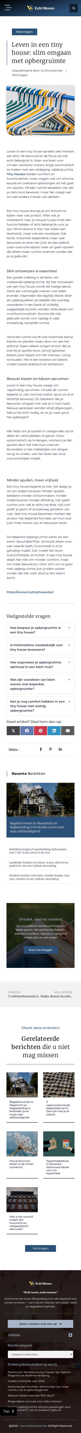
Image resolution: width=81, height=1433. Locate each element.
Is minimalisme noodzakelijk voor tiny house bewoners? (40, 647)
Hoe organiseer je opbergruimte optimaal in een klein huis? (40, 664)
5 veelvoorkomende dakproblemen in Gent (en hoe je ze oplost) (58, 1108)
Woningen (24, 32)
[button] (8, 8)
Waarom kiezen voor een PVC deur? (31, 1395)
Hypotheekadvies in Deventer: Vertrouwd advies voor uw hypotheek (57, 1167)
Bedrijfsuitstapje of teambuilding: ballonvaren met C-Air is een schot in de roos (38, 851)
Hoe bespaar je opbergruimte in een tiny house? (40, 630)
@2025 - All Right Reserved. (40, 1425)
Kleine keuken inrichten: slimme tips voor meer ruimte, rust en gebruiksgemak (38, 1388)
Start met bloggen (40, 949)
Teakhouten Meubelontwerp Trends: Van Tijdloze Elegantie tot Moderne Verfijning (39, 1374)
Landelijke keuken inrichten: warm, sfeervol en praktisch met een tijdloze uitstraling (39, 864)
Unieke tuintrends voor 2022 (26, 1381)
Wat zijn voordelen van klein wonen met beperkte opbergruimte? (40, 684)
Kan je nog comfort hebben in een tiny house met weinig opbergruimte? (40, 706)
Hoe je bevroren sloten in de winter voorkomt (21, 1164)
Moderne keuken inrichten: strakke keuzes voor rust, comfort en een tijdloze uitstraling (39, 877)
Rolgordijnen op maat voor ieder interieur (35, 1401)
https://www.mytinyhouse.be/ (30, 592)
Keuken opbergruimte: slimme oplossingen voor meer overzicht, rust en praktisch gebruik (39, 1408)
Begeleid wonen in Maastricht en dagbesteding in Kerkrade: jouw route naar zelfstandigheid (37, 827)
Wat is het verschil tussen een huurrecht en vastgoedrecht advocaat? (21, 1223)
